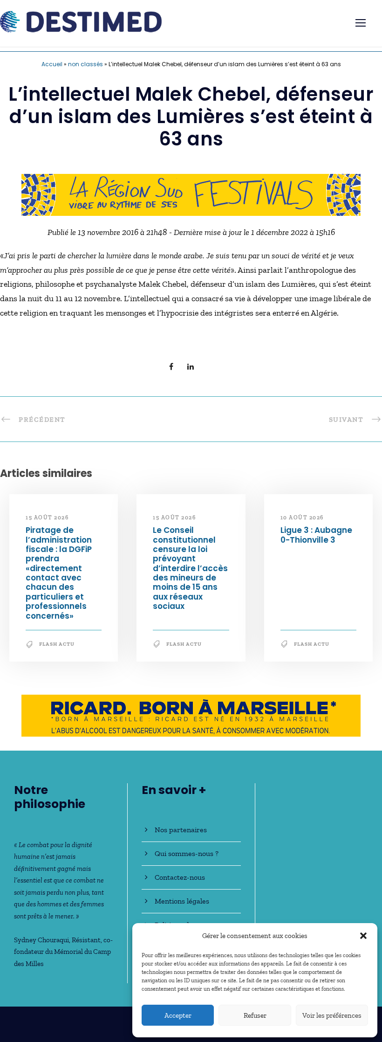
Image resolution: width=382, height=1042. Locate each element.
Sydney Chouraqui (41, 940)
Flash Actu (57, 644)
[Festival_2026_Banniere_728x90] (191, 194)
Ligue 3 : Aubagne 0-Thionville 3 (316, 534)
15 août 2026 (47, 517)
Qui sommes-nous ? (186, 853)
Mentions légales (182, 901)
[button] (363, 935)
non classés (85, 64)
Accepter (177, 1015)
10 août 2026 (302, 517)
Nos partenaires (181, 829)
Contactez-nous (180, 877)
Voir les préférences (332, 1015)
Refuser (255, 1015)
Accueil (51, 64)
